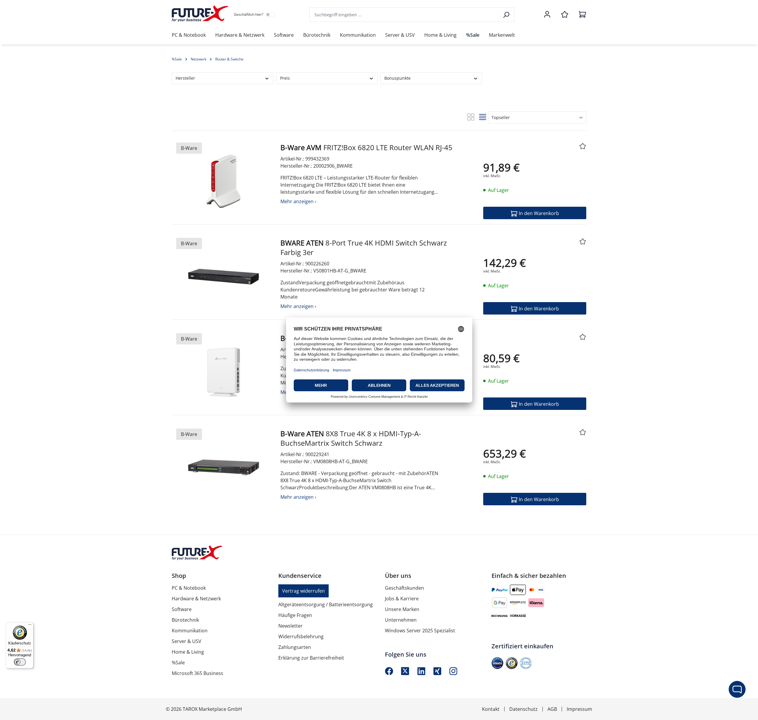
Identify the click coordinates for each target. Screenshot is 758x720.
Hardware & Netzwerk (196, 598)
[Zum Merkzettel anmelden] (582, 146)
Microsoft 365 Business (197, 673)
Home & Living (188, 652)
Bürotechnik (185, 620)
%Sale (178, 662)
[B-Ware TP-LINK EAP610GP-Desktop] (223, 371)
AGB (552, 709)
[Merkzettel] (565, 15)
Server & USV (186, 641)
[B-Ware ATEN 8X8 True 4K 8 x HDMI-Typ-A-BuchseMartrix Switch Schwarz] (223, 467)
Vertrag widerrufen (303, 591)
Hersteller (185, 78)
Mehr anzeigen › (298, 201)
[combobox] (404, 14)
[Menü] (29, 625)
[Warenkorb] (580, 15)
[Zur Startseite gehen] (200, 13)
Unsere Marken (402, 609)
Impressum (579, 709)
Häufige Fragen (295, 615)
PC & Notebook (189, 588)
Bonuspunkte (397, 78)
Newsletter (290, 626)
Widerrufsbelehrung (301, 636)
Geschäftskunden (404, 588)
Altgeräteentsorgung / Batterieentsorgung (325, 604)
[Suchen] (506, 14)
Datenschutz (523, 709)
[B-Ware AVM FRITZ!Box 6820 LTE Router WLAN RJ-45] (223, 181)
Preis (285, 78)
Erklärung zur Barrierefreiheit (311, 658)
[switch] (20, 662)
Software (182, 609)
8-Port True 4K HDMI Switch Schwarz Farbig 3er (363, 247)
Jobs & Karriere (402, 598)
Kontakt (491, 709)
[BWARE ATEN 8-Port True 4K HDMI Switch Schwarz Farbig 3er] (223, 276)
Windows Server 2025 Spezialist (420, 630)
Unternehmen (401, 620)
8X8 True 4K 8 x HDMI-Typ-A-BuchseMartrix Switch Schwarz (350, 438)
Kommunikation (190, 630)
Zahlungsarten (294, 647)
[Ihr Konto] (547, 15)
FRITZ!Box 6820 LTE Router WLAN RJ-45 (366, 147)
